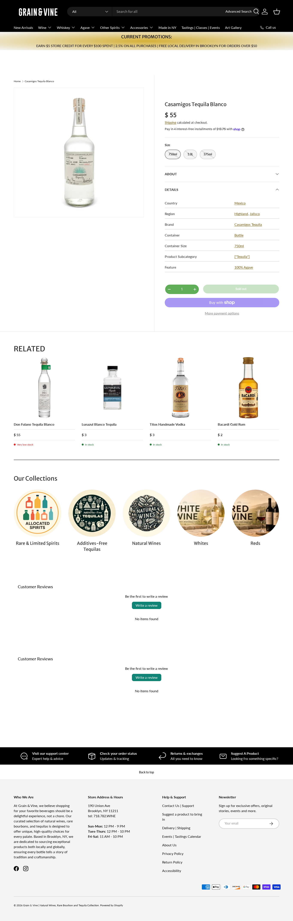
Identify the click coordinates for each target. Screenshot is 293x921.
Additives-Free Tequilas (92, 546)
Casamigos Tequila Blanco (39, 81)
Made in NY (167, 27)
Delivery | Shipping (176, 828)
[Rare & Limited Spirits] (37, 513)
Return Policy (172, 862)
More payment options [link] (222, 313)
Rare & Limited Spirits (37, 543)
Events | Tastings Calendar (181, 836)
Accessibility (171, 871)
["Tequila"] (242, 256)
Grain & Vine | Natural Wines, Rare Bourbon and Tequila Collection (61, 905)
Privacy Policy (172, 853)
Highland (241, 214)
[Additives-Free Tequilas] (92, 513)
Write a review (147, 605)
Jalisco (255, 214)
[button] (276, 11)
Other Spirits (110, 27)
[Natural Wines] (146, 513)
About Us (169, 845)
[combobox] (163, 11)
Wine (42, 27)
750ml (239, 246)
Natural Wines (146, 543)
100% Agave (243, 267)
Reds (255, 543)
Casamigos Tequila (248, 224)
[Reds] (255, 513)
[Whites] (201, 513)
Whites (201, 543)
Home (17, 81)
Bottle (238, 235)
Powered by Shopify (111, 905)
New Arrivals (23, 27)
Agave (85, 27)
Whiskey (63, 27)
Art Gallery (233, 27)
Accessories (139, 27)
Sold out (241, 289)
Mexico (240, 203)
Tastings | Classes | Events (200, 27)
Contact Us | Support (178, 806)
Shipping (170, 122)
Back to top (146, 772)
